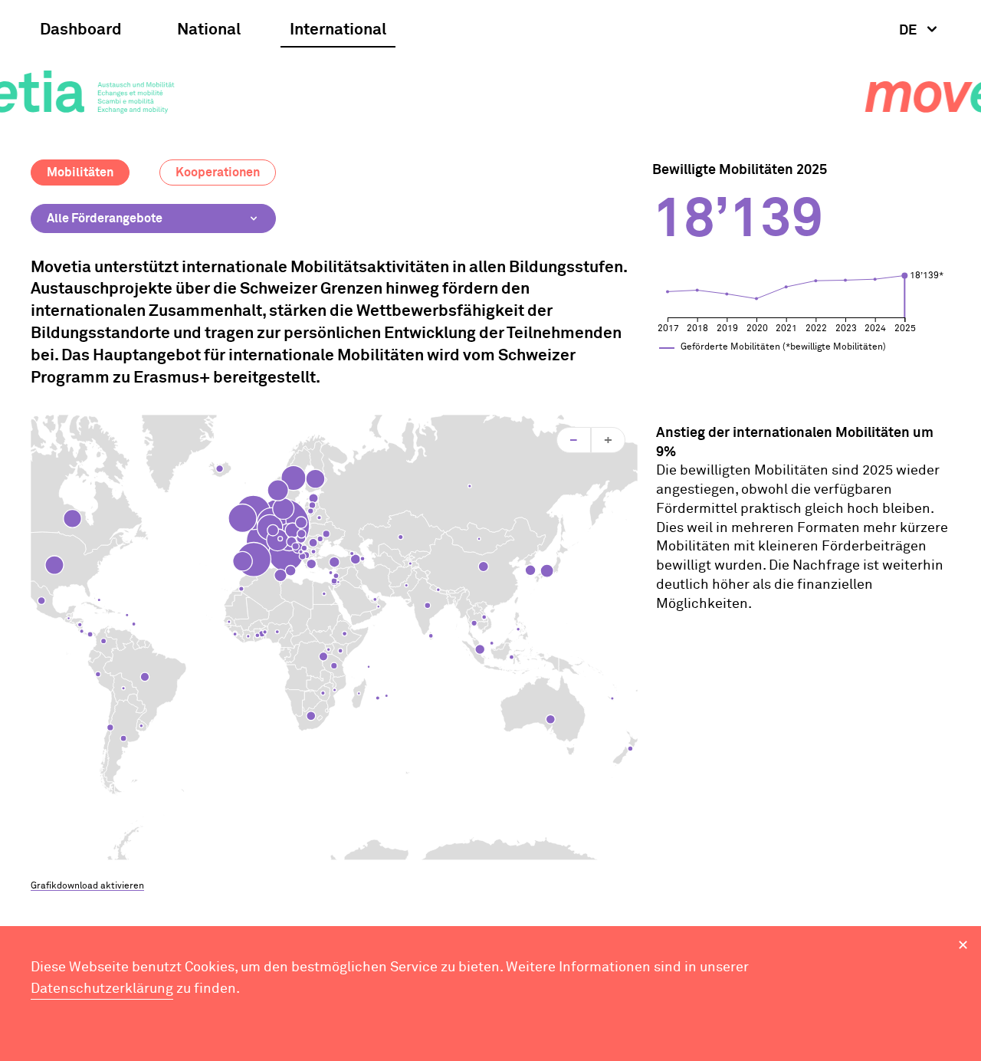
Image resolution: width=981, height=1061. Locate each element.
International (338, 30)
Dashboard (81, 30)
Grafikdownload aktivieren (87, 886)
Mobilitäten (80, 172)
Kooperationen (218, 172)
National (209, 30)
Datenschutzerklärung (102, 989)
